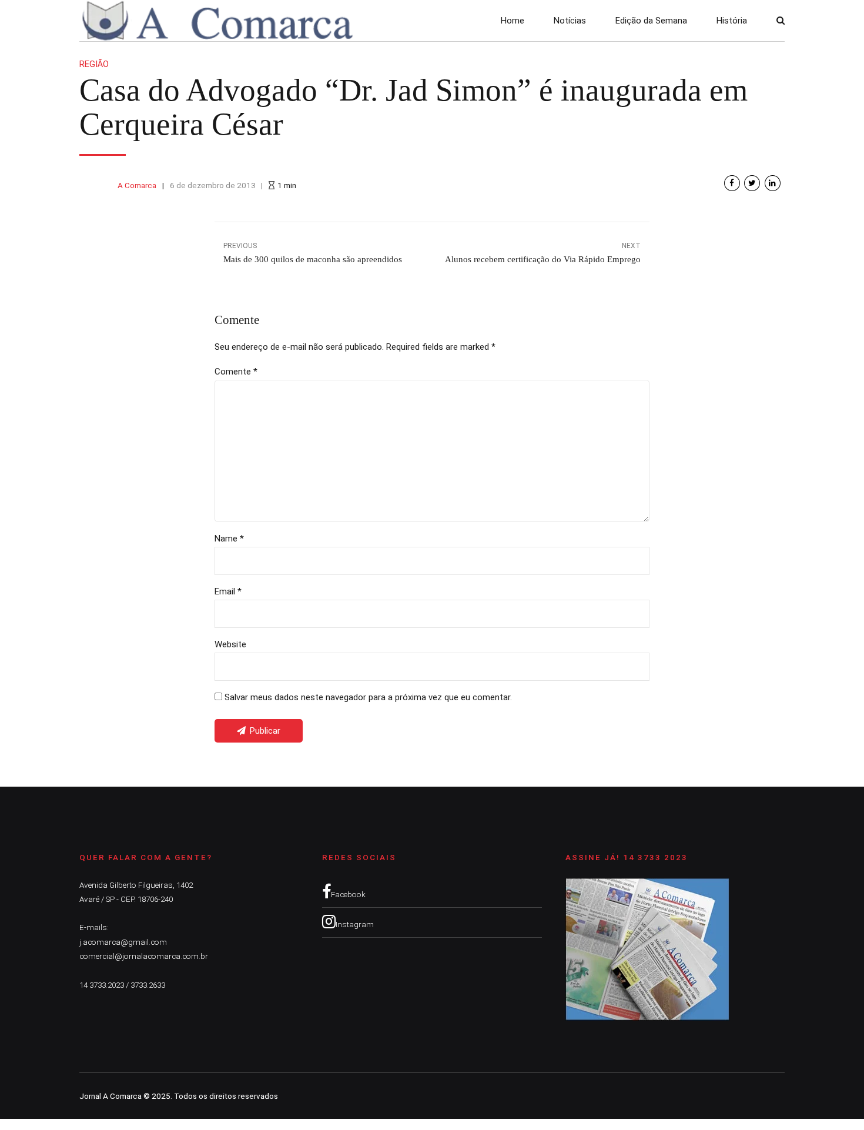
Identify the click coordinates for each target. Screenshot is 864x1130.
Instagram (355, 924)
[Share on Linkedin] (773, 183)
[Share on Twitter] (752, 183)
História (731, 20)
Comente (236, 371)
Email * (228, 591)
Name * (229, 538)
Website (230, 644)
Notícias (570, 20)
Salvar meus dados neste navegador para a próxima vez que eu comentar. (368, 697)
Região (94, 64)
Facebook (348, 894)
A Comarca (137, 185)
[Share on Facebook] (732, 183)
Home (512, 20)
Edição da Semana (651, 20)
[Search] (780, 20)
